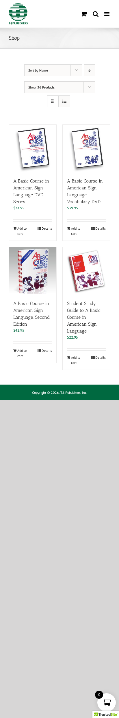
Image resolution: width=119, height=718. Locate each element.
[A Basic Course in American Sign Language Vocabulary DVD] (86, 148)
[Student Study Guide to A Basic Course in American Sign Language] (86, 270)
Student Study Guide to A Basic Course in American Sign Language (84, 317)
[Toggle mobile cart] (84, 14)
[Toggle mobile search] (95, 14)
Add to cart (22, 231)
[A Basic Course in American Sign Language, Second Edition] (32, 270)
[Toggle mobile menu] (107, 14)
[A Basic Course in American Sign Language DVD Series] (32, 148)
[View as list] (64, 101)
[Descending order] (89, 70)
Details (47, 228)
